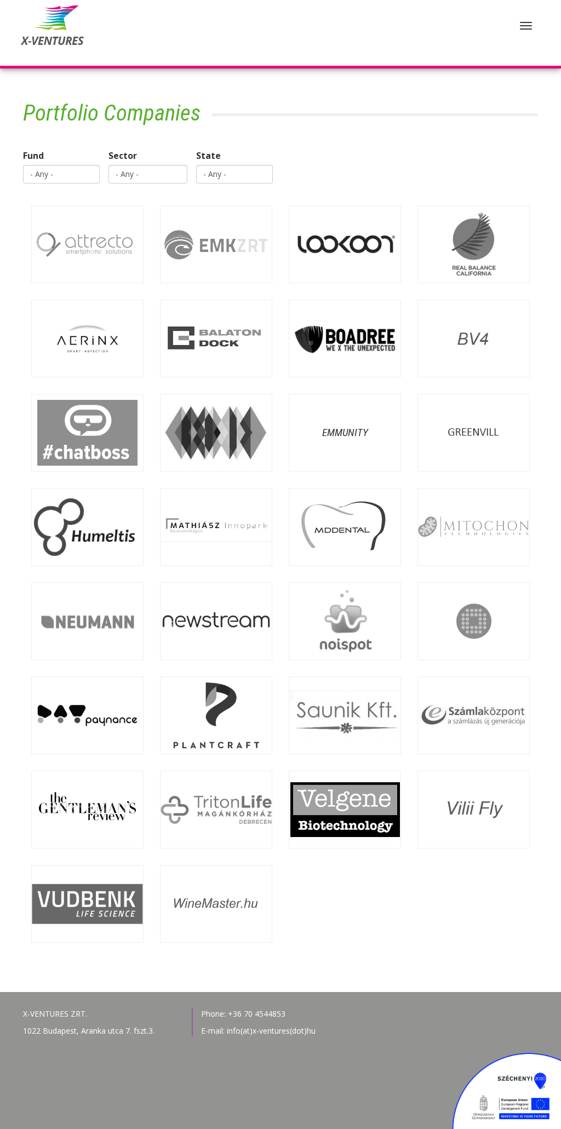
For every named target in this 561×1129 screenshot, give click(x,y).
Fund (33, 156)
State (208, 156)
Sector (122, 156)
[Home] (50, 33)
